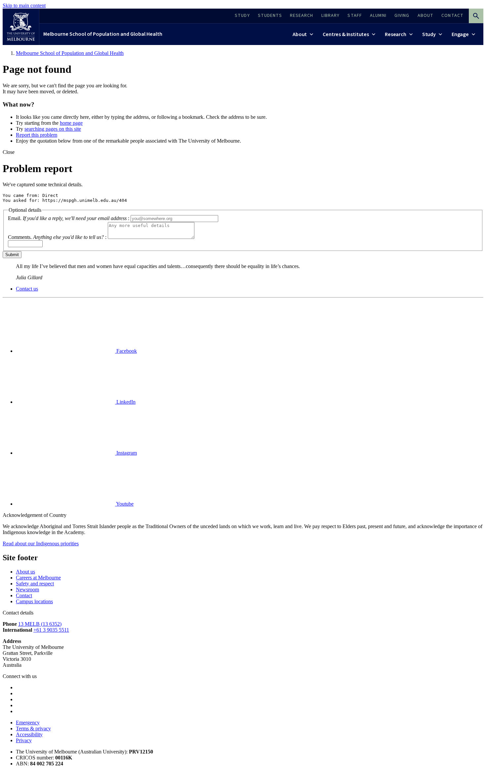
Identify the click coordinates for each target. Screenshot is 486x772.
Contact (24, 595)
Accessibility (29, 734)
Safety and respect (35, 583)
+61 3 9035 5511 (51, 630)
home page (71, 123)
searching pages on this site (52, 129)
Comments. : (57, 237)
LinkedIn (125, 402)
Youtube (124, 504)
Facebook (126, 351)
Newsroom (27, 589)
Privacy (24, 740)
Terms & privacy (33, 728)
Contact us (27, 289)
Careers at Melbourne (38, 577)
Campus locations (34, 601)
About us (25, 571)
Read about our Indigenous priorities (41, 543)
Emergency (28, 722)
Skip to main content (24, 5)
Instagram (126, 453)
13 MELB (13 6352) (39, 624)
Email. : (68, 218)
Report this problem (36, 135)
